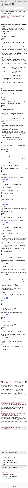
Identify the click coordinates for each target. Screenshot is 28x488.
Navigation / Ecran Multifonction (9, 476)
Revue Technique (17, 1)
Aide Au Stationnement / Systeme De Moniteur (13, 470)
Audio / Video (15, 15)
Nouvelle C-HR (24, 1)
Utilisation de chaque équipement (10, 462)
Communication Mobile (7, 474)
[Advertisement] (14, 21)
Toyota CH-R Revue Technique (7, 15)
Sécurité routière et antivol (8, 458)
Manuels (2, 1)
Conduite (4, 464)
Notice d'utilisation (9, 1)
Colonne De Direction (7, 478)
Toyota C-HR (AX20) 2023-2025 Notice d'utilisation (12, 427)
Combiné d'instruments (7, 460)
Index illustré (5, 455)
